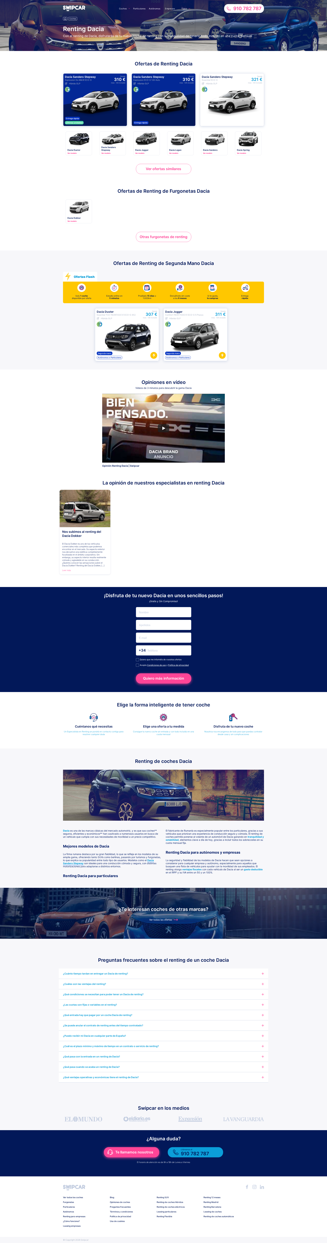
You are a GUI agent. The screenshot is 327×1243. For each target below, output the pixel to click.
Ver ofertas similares (163, 169)
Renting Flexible (164, 1216)
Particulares (139, 8)
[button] (74, 10)
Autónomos (154, 8)
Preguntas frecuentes (120, 1207)
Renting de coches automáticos (219, 1216)
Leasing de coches (213, 1211)
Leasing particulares (166, 1211)
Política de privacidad (178, 665)
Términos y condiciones (121, 1211)
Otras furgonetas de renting (163, 237)
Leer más (66, 570)
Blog (112, 1197)
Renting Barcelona (212, 1207)
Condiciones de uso (156, 665)
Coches (123, 8)
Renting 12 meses (212, 1197)
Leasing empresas (72, 1226)
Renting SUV (163, 1197)
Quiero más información (163, 678)
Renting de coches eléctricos (171, 1207)
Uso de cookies (117, 1221)
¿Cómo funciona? (71, 1221)
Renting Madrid (211, 1202)
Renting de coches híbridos (170, 1202)
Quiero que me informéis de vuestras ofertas (161, 659)
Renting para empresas (74, 1216)
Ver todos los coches (73, 1197)
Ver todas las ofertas (160, 919)
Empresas (170, 8)
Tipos (184, 8)
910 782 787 (247, 8)
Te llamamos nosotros (134, 1152)
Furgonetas (68, 1202)
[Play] (163, 428)
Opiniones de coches (120, 1202)
